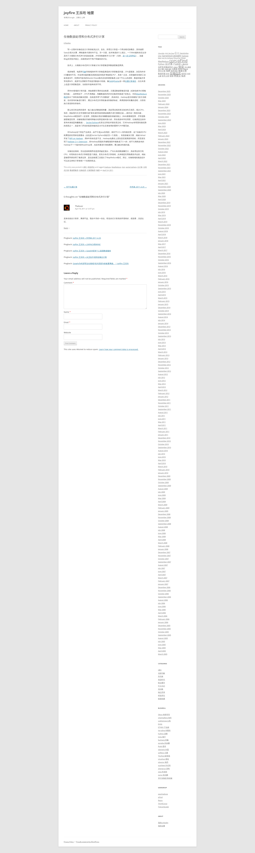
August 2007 (163, 565)
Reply (66, 228)
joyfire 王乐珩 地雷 (79, 12)
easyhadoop (163, 794)
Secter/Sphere (92, 122)
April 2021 (162, 180)
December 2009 (164, 476)
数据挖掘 (161, 73)
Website (67, 332)
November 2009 (164, 479)
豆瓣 (159, 76)
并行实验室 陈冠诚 (165, 778)
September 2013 (164, 336)
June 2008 (162, 533)
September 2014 (164, 314)
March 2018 (162, 237)
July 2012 (161, 377)
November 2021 (164, 167)
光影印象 (161, 673)
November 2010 (164, 441)
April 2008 (162, 539)
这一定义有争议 (129, 55)
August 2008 (163, 527)
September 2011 (164, 409)
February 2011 (163, 431)
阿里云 (177, 75)
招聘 (168, 70)
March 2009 (162, 504)
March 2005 (162, 654)
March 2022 (162, 161)
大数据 (174, 69)
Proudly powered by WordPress (87, 842)
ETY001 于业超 (163, 727)
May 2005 (162, 648)
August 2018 (163, 231)
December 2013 (164, 326)
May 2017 (162, 244)
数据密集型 (74, 170)
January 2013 (163, 358)
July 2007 (161, 568)
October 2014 (163, 311)
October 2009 (163, 482)
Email (67, 322)
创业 (181, 66)
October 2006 (163, 594)
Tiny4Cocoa (162, 803)
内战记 (175, 67)
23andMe (161, 53)
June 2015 (162, 291)
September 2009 (164, 485)
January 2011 (163, 435)
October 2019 (163, 209)
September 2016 (164, 263)
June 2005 (162, 644)
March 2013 (162, 352)
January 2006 (163, 622)
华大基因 (187, 67)
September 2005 (164, 635)
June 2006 (162, 606)
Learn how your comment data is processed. (118, 349)
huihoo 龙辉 (163, 733)
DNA (160, 56)
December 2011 (164, 400)
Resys (160, 800)
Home (66, 25)
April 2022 (162, 158)
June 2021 (162, 174)
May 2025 (162, 101)
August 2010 (163, 450)
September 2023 (164, 120)
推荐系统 (174, 71)
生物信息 (82, 170)
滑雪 (167, 74)
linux (183, 58)
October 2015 (163, 285)
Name (67, 312)
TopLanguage (163, 807)
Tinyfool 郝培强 (164, 756)
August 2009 (163, 489)
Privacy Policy (91, 25)
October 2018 (163, 228)
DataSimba (184, 53)
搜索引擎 (182, 70)
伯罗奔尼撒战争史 (165, 67)
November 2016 (164, 256)
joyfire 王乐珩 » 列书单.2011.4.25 (87, 238)
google (177, 55)
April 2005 (162, 651)
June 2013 (162, 342)
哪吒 (163, 69)
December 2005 (164, 625)
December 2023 (164, 110)
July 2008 (161, 530)
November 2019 (164, 206)
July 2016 (161, 269)
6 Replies (67, 43)
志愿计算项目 (130, 81)
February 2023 (163, 136)
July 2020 (161, 193)
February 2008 (163, 546)
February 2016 (163, 279)
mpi (123, 167)
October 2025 (163, 97)
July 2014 (161, 320)
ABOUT (76, 25)
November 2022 (164, 145)
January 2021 (163, 183)
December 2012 (164, 361)
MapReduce (116, 167)
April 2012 (162, 387)
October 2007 (163, 559)
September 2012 (164, 371)
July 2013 (161, 339)
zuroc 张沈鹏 (163, 775)
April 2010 (162, 463)
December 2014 (164, 307)
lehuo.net (177, 58)
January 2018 (163, 241)
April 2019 (162, 218)
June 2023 (162, 123)
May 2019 (162, 215)
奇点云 (180, 69)
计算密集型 (91, 170)
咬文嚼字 (161, 683)
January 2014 (163, 323)
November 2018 (164, 225)
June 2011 (162, 419)
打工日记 (161, 686)
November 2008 (164, 517)
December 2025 (164, 91)
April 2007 (162, 574)
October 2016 (163, 260)
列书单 (160, 676)
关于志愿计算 (70, 187)
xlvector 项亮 (163, 762)
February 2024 (163, 104)
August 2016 (163, 266)
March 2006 (162, 616)
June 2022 (162, 155)
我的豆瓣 (161, 826)
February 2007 (163, 581)
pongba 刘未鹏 (164, 743)
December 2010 (164, 438)
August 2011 (163, 412)
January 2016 (163, 282)
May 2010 (162, 460)
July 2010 (161, 454)
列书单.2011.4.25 (138, 187)
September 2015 (164, 288)
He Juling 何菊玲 (164, 730)
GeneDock (167, 55)
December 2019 (164, 202)
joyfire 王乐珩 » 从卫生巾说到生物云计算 (90, 257)
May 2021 (162, 177)
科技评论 (91, 167)
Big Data (171, 53)
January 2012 (163, 396)
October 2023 (163, 117)
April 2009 (162, 501)
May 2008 (162, 536)
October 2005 (163, 632)
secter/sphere (131, 167)
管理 (188, 74)
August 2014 (163, 317)
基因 (169, 69)
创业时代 (161, 679)
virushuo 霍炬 (163, 759)
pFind (182, 60)
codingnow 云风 (164, 721)
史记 (159, 69)
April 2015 (162, 295)
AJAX (166, 53)
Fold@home (114, 81)
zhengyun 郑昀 (164, 768)
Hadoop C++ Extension (77, 141)
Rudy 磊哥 (162, 746)
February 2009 (163, 508)
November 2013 (164, 330)
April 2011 (162, 425)
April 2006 (162, 613)
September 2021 (164, 171)
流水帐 (160, 689)
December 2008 (164, 514)
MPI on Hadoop (76, 138)
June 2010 (162, 457)
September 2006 (164, 597)
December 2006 (164, 587)
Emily (160, 724)
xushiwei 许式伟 (164, 765)
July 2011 (161, 415)
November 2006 (164, 590)
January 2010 (163, 473)
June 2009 (162, 495)
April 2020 (162, 199)
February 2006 (163, 619)
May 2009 (162, 498)
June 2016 (162, 272)
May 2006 (162, 609)
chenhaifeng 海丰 (165, 718)
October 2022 (163, 148)
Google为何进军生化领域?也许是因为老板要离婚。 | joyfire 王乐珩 (101, 263)
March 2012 (162, 390)
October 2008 (163, 520)
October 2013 (163, 333)
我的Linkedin (163, 822)
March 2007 (162, 578)
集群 (98, 170)
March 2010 (162, 466)
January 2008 (163, 549)
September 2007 (164, 562)
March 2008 (162, 543)
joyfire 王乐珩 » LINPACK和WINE (87, 244)
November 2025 (164, 94)
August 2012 (163, 374)
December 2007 (164, 552)
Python (161, 64)
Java (159, 58)
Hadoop (107, 167)
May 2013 (162, 345)
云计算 (140, 167)
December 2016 (164, 253)
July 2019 (161, 212)
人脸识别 (184, 64)
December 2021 (164, 164)
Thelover (79, 206)
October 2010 (163, 444)
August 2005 (163, 638)
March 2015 (162, 298)
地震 (166, 69)
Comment (69, 282)
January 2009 (163, 511)
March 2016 (162, 276)
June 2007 (162, 571)
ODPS (173, 61)
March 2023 (162, 132)
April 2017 (162, 247)
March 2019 (162, 221)
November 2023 (164, 113)
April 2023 (162, 129)
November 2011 (164, 403)
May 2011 (162, 422)
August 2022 (163, 152)
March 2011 (162, 428)
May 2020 (162, 196)
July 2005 (161, 641)
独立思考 (161, 692)
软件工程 (165, 76)
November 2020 (164, 186)
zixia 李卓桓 (162, 772)
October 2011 (163, 406)
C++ (177, 53)
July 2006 (161, 603)
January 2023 (163, 139)
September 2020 (164, 190)
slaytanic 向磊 (163, 749)
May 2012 (162, 384)
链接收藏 (161, 698)
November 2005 (164, 628)
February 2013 (163, 355)
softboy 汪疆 (163, 753)
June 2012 (162, 380)
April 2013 (162, 349)
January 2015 (163, 304)
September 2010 (164, 447)
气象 (84, 71)
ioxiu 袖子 (162, 737)
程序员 (184, 73)
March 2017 (162, 250)
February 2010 (163, 470)
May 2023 (162, 126)
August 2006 (163, 600)
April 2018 (162, 234)
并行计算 (161, 71)
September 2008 (164, 524)
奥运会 (185, 69)
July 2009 (161, 492)
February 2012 (163, 393)
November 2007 (164, 555)
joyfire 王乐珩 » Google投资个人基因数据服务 (92, 250)
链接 (171, 76)
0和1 (85, 167)
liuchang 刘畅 (163, 740)
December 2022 (164, 142)
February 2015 (163, 301)
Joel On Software (167, 58)
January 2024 (163, 107)
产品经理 (177, 64)
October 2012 (163, 368)
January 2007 (163, 584)
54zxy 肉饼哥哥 (164, 714)
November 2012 (164, 365)
